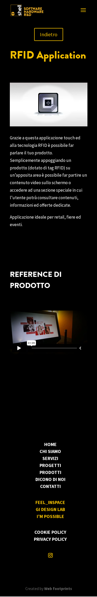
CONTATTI (50, 486)
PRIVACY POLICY (50, 539)
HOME (50, 444)
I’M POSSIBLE (50, 516)
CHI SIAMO (50, 451)
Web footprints (58, 588)
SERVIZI (50, 458)
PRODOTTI (50, 472)
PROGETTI (50, 465)
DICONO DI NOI (50, 479)
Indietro (48, 34)
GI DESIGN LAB (50, 509)
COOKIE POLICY (50, 532)
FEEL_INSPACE (50, 502)
